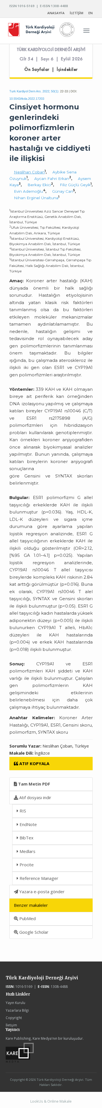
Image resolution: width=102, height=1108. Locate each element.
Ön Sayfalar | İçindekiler (51, 69)
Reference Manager (38, 878)
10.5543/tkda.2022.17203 (26, 98)
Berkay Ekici (39, 184)
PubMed (27, 918)
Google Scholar (33, 932)
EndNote (27, 824)
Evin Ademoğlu (28, 191)
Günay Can (62, 191)
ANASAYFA (56, 13)
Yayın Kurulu (15, 1002)
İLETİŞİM (76, 13)
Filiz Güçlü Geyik (75, 184)
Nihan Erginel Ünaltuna (36, 198)
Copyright (14, 1017)
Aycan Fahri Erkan (51, 178)
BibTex (25, 837)
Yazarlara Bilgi (17, 1010)
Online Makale (59, 1101)
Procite (26, 864)
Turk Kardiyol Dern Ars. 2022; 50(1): (34, 91)
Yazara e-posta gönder (41, 891)
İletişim (11, 1025)
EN (90, 13)
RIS (22, 811)
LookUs (36, 1101)
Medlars (26, 851)
